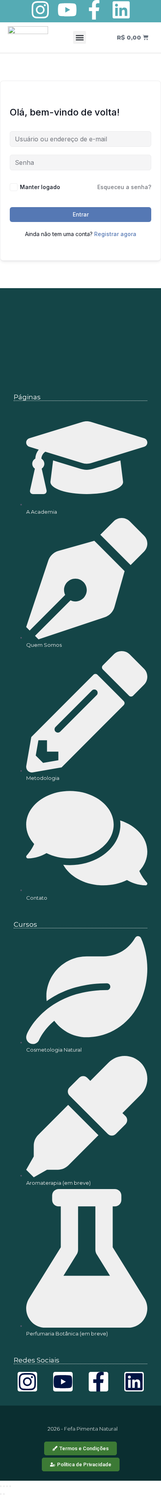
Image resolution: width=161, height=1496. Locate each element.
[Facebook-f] (94, 10)
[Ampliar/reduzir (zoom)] (1, 1486)
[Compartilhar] (7, 1486)
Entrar (81, 214)
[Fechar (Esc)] (10, 1486)
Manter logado (40, 187)
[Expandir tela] (4, 1486)
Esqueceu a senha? (124, 187)
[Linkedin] (121, 10)
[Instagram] (40, 10)
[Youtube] (67, 10)
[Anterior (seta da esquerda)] (1, 1494)
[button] (79, 37)
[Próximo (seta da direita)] (4, 1494)
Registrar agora (115, 234)
